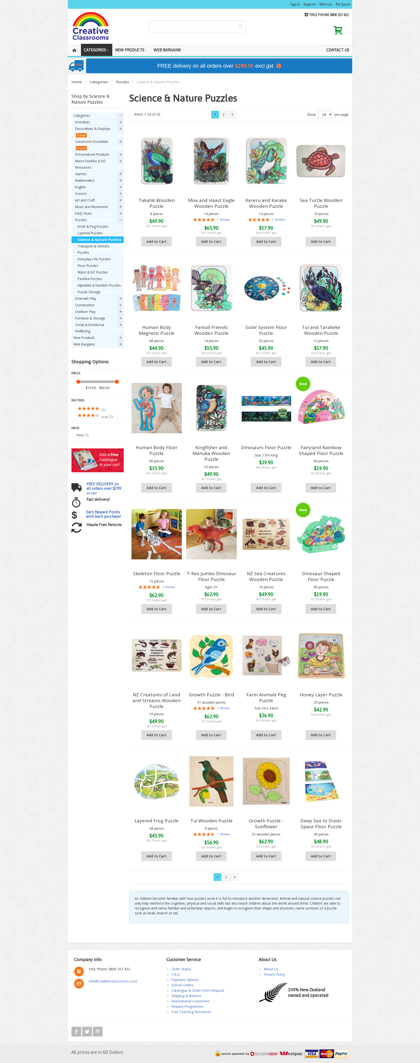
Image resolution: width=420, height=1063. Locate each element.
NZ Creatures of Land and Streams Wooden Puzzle (156, 700)
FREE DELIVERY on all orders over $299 (104, 488)
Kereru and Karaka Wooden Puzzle (266, 203)
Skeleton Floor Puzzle (156, 573)
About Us (271, 969)
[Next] (232, 114)
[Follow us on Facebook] (76, 1030)
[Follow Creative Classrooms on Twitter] (87, 1030)
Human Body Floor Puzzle (156, 450)
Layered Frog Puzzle (156, 821)
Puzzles (123, 81)
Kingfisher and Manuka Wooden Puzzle (211, 453)
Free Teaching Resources (191, 1011)
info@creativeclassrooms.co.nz (113, 981)
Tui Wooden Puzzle (211, 821)
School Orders (182, 985)
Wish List (325, 4)
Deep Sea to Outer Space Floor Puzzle (321, 824)
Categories (99, 81)
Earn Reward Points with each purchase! (103, 514)
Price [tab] (76, 373)
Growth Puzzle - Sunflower (266, 824)
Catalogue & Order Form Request (197, 990)
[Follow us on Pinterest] (98, 1030)
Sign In (295, 4)
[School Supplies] (90, 26)
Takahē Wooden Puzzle (157, 203)
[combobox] (197, 26)
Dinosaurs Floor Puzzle (266, 447)
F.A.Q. (175, 974)
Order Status (181, 969)
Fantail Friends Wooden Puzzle (211, 330)
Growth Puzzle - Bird (211, 694)
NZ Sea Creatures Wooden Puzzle (266, 576)
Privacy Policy (274, 974)
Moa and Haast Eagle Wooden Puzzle (211, 203)
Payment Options (185, 979)
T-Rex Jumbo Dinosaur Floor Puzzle (211, 576)
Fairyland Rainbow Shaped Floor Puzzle (321, 450)
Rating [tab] (77, 400)
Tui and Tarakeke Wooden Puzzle (321, 330)
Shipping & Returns (186, 995)
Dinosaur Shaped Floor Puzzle (321, 576)
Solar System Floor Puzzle (266, 330)
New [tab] (75, 428)
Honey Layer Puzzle (321, 694)
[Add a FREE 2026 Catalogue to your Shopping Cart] (97, 450)
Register (309, 4)
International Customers (190, 1001)
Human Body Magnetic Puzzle (157, 330)
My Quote (343, 4)
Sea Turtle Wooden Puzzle (321, 203)
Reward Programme (187, 1006)
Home (77, 81)
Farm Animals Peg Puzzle (266, 697)
